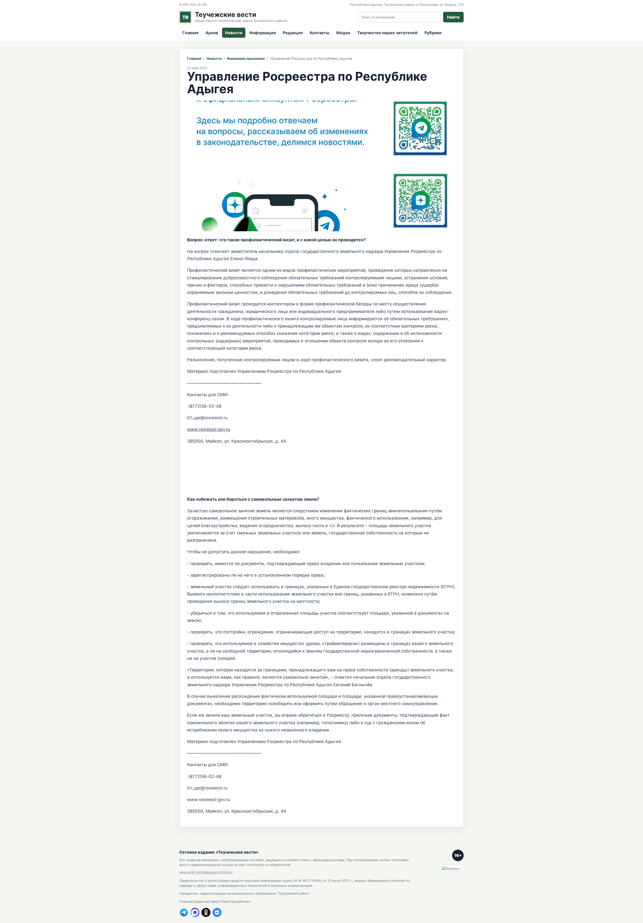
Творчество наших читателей (387, 32)
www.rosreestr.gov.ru (208, 429)
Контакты (319, 32)
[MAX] (194, 912)
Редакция (293, 32)
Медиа (343, 32)
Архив (211, 32)
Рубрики (433, 32)
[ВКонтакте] (217, 912)
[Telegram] (183, 912)
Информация (262, 32)
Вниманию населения (246, 58)
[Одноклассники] (205, 912)
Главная (190, 32)
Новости (233, 32)
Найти (453, 17)
